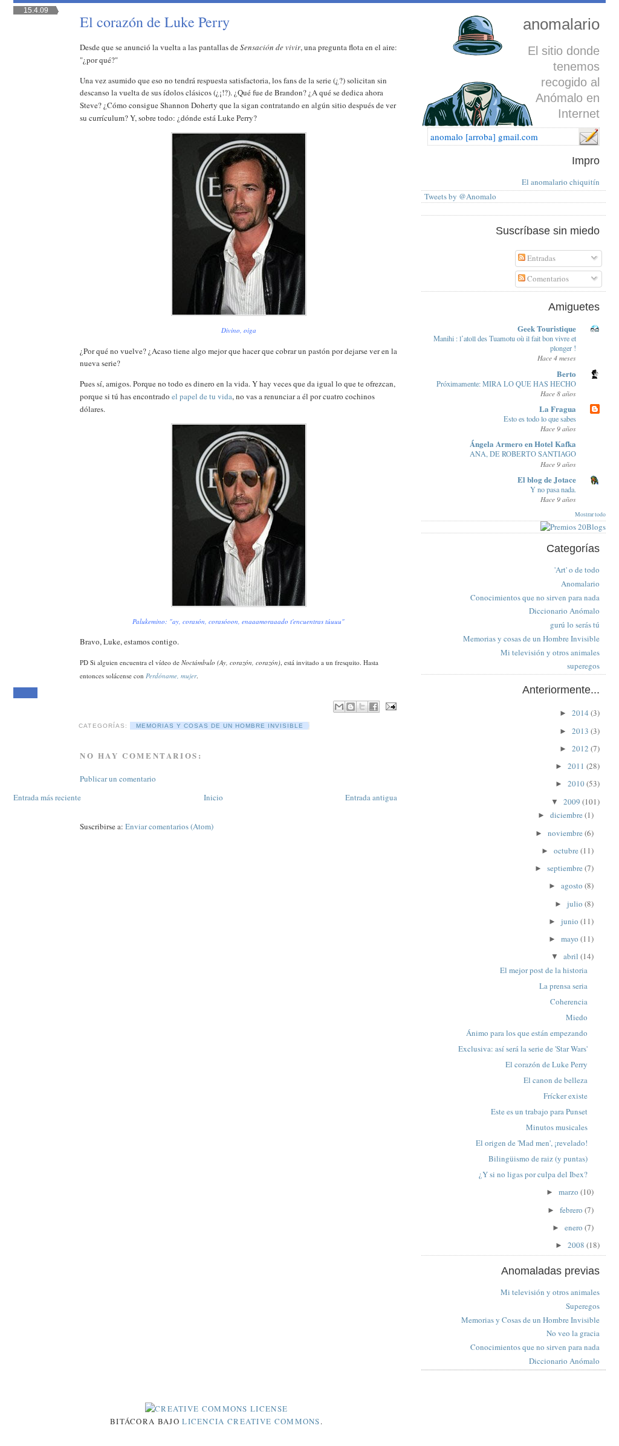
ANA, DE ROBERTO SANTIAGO (523, 453)
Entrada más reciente (47, 797)
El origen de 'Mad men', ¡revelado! (532, 1142)
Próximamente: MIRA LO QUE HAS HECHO (506, 383)
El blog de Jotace (546, 479)
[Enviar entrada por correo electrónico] (389, 705)
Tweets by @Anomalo (460, 196)
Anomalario (580, 583)
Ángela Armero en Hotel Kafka (523, 443)
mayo (570, 938)
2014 (581, 712)
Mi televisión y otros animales (550, 652)
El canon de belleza (555, 1080)
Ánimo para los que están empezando (527, 1032)
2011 (577, 765)
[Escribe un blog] (351, 707)
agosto (573, 885)
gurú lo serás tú (575, 624)
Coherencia (569, 1001)
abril (571, 956)
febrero (572, 1209)
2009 (572, 801)
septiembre (566, 868)
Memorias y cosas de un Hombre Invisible (220, 725)
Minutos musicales (557, 1127)
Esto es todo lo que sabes (540, 418)
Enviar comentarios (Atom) (169, 826)
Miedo (577, 1017)
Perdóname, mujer (171, 675)
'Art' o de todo (577, 569)
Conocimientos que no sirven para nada (535, 597)
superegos (583, 665)
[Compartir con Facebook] (374, 707)
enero (575, 1227)
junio (570, 921)
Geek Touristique (546, 328)
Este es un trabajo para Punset (539, 1111)
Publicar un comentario (118, 778)
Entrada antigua (371, 797)
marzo (569, 1191)
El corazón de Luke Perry (155, 22)
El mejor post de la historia (544, 970)
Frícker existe (565, 1095)
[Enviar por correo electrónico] (339, 707)
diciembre (567, 814)
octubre (567, 850)
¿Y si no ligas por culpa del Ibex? (533, 1174)
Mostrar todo (590, 514)
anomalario (561, 24)
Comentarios (547, 278)
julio (576, 903)
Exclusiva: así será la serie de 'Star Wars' (523, 1048)
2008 (577, 1244)
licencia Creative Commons (251, 1421)
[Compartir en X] (362, 707)
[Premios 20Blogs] (573, 526)
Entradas (540, 257)
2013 (581, 730)
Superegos (583, 1305)
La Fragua (557, 408)
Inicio (213, 797)
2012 (581, 748)
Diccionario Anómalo (564, 610)
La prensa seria (563, 985)
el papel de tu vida (202, 396)
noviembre (566, 832)
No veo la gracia (573, 1333)
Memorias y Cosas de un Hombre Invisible (530, 1319)
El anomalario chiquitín (561, 181)
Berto (566, 373)
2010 (577, 783)
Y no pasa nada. (553, 489)
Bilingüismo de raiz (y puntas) (538, 1158)
